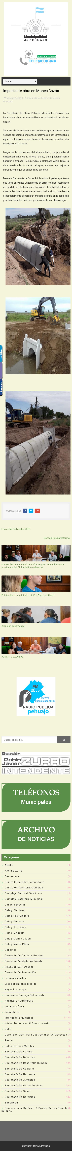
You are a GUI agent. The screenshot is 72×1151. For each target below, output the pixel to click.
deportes (11, 950)
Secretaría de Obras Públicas (24, 1085)
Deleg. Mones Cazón (37, 98)
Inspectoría (12, 1012)
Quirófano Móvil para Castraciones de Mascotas (36, 1034)
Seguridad (11, 1102)
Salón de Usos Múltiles (19, 1046)
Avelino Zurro (13, 870)
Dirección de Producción (20, 972)
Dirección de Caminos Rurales (24, 955)
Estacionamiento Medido (21, 983)
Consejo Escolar (15, 904)
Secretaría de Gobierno (20, 1068)
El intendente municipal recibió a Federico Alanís (28, 595)
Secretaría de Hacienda (20, 1074)
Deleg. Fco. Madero (17, 916)
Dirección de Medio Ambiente (24, 961)
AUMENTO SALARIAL (12, 657)
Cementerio (12, 876)
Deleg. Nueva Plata (17, 944)
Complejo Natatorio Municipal (24, 899)
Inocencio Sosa (14, 1006)
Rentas (9, 1040)
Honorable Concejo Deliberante (25, 995)
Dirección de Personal (19, 967)
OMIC (8, 1029)
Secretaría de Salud (18, 1091)
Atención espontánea (13, 626)
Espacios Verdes (15, 978)
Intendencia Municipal (19, 1017)
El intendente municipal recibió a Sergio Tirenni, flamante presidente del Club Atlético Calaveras (33, 565)
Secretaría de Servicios (20, 1097)
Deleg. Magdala (15, 933)
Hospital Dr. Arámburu (19, 1000)
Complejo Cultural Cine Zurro (23, 893)
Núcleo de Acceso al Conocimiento (27, 1023)
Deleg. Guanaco (15, 921)
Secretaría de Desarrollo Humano (26, 1063)
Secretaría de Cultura (19, 1051)
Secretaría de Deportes (20, 1057)
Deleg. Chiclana (15, 910)
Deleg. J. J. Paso (15, 927)
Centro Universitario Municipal (24, 887)
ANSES (9, 865)
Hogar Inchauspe (15, 989)
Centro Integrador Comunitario (25, 882)
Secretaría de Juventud (20, 1080)
